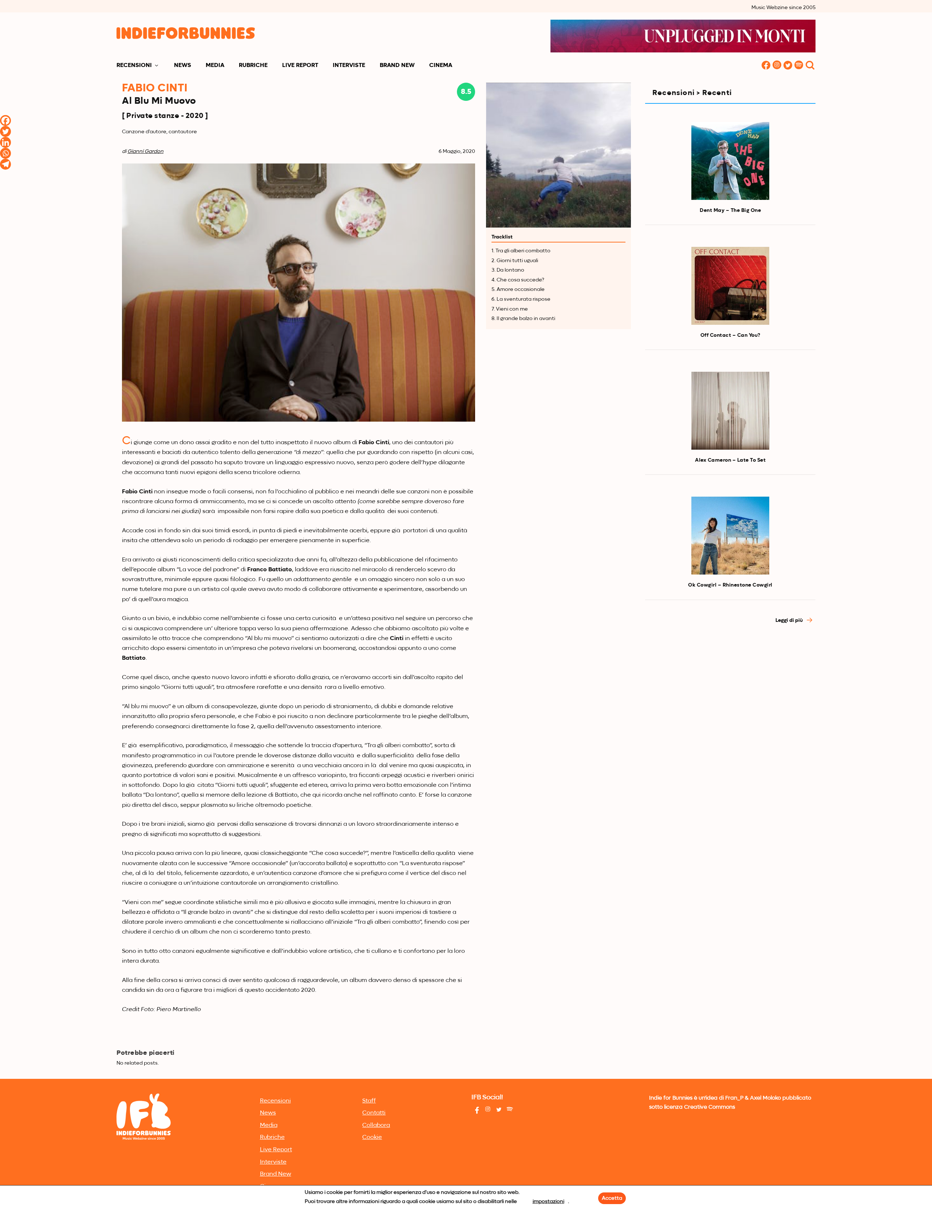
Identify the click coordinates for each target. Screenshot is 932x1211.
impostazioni (548, 1201)
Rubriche (253, 65)
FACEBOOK (766, 66)
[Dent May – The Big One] (730, 161)
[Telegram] (5, 164)
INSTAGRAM (776, 66)
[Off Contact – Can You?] (730, 286)
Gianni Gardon (145, 151)
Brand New (397, 65)
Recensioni (134, 65)
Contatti (374, 1113)
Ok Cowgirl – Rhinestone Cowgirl (730, 585)
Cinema (440, 65)
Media (215, 65)
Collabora (376, 1125)
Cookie (372, 1137)
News (182, 65)
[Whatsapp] (5, 153)
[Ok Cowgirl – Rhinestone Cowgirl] (730, 536)
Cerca (810, 66)
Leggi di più (789, 620)
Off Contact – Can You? (730, 335)
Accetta (612, 1198)
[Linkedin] (5, 142)
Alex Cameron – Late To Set (730, 460)
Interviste (349, 65)
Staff (369, 1101)
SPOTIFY (798, 66)
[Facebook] (5, 120)
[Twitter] (5, 131)
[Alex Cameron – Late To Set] (730, 411)
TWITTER (787, 66)
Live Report (300, 65)
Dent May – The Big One (730, 210)
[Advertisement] (730, 695)
